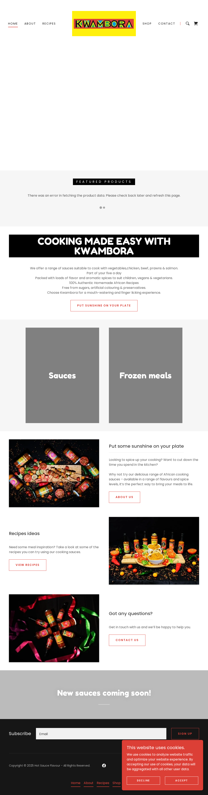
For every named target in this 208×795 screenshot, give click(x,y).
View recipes (28, 565)
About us (124, 497)
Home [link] (13, 24)
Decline (143, 780)
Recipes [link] (49, 24)
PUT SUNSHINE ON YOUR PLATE (104, 305)
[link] (104, 23)
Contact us (127, 640)
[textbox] (101, 733)
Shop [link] (147, 24)
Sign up (185, 734)
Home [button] (75, 783)
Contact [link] (166, 24)
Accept (181, 780)
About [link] (30, 24)
